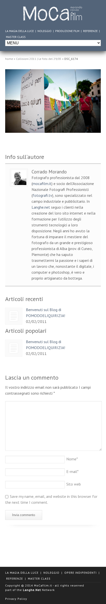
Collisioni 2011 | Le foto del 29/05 (38, 59)
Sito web (73, 484)
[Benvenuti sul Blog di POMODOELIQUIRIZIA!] (13, 316)
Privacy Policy (16, 599)
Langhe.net (41, 207)
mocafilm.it (42, 183)
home (9, 59)
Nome (72, 458)
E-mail (72, 471)
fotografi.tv (42, 195)
